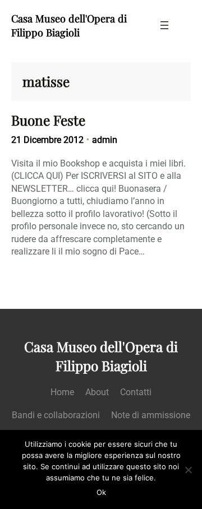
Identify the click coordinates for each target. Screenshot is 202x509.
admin (104, 140)
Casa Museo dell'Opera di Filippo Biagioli (69, 25)
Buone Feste (48, 120)
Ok (101, 492)
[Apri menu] (164, 25)
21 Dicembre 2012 (47, 140)
